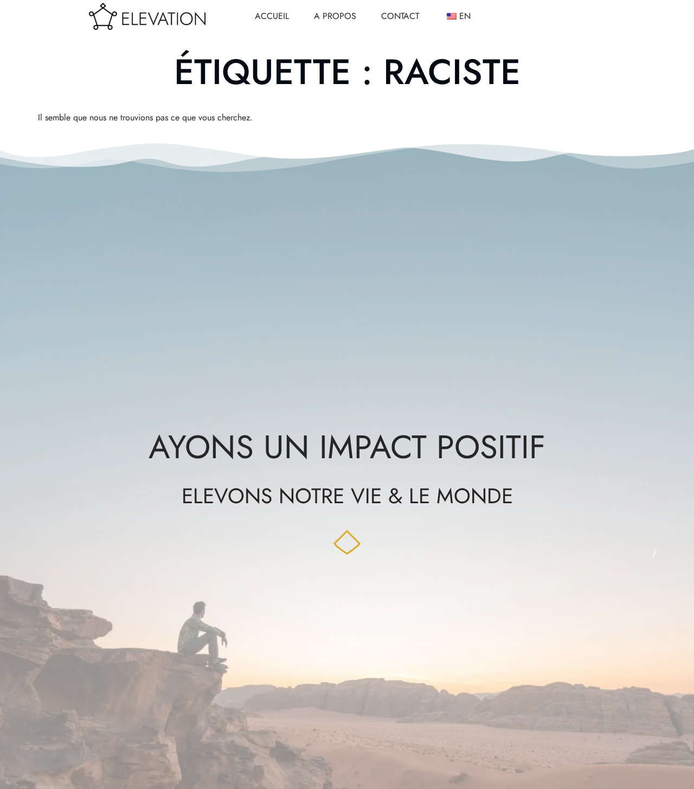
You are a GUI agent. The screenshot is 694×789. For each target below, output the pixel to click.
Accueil (272, 16)
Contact (400, 16)
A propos (335, 16)
